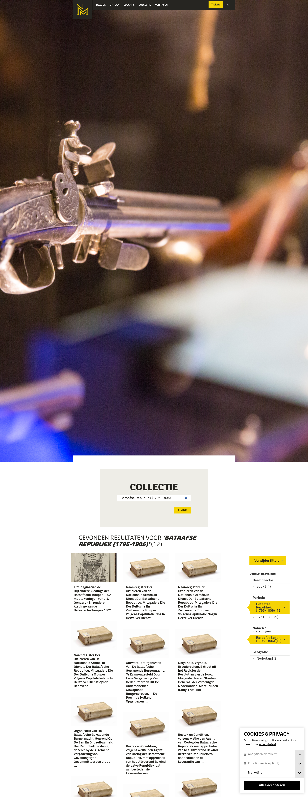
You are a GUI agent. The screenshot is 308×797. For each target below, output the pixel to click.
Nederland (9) (267, 658)
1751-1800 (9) (267, 617)
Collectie (145, 4)
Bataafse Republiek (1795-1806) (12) (268, 607)
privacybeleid (267, 744)
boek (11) (264, 587)
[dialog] (272, 760)
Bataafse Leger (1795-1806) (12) (268, 639)
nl (227, 4)
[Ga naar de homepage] (82, 9)
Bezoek (101, 4)
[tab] (299, 754)
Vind (183, 510)
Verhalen (161, 4)
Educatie (129, 4)
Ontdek (114, 4)
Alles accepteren (272, 785)
